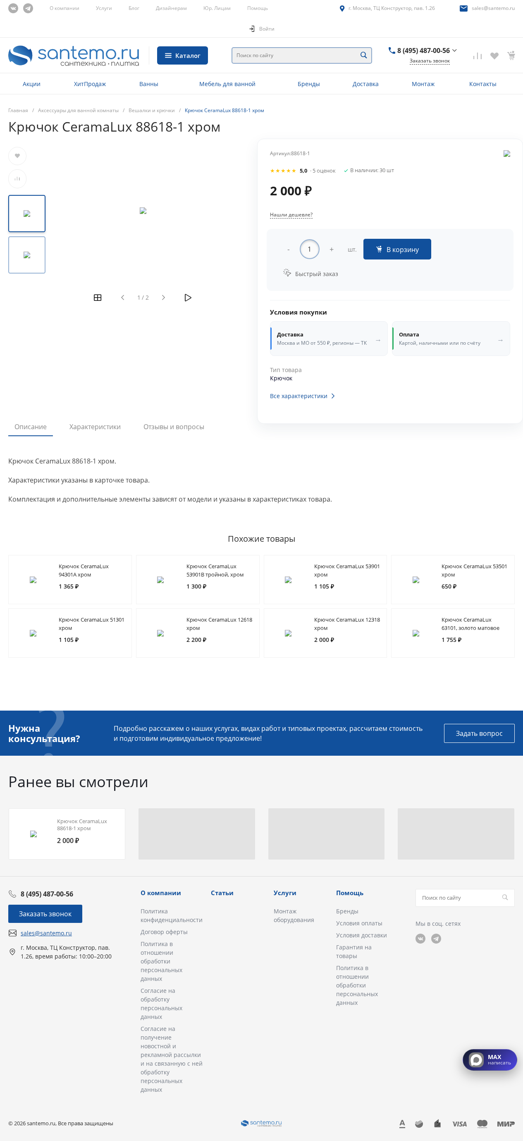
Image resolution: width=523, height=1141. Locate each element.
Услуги (104, 8)
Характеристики (95, 426)
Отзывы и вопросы (173, 426)
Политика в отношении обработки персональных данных (161, 961)
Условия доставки (361, 935)
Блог (134, 8)
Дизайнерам (171, 8)
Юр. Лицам (217, 8)
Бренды (347, 911)
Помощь (257, 8)
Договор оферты (164, 932)
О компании (64, 8)
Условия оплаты (359, 923)
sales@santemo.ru (493, 8)
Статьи (222, 893)
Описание (30, 426)
